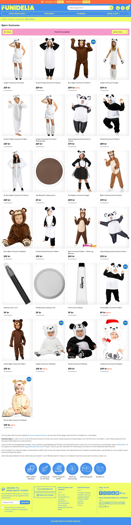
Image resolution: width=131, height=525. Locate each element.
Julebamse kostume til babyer (111, 364)
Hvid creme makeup (75, 308)
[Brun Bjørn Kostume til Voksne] (81, 59)
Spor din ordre (46, 495)
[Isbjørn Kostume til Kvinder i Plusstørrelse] (49, 115)
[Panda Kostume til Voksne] (113, 115)
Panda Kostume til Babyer (77, 364)
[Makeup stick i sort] (17, 284)
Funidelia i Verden (84, 493)
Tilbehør (81, 13)
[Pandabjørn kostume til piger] (81, 171)
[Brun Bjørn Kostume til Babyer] (17, 228)
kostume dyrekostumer (36, 435)
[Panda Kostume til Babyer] (81, 340)
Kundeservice (46, 489)
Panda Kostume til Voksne (109, 139)
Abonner (25, 502)
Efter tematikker (17, 13)
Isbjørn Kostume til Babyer (46, 364)
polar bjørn (122, 444)
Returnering (62, 505)
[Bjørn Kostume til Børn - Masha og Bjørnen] (81, 228)
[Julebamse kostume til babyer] (113, 340)
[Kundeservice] (123, 8)
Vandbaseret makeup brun (45, 195)
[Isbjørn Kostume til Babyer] (49, 340)
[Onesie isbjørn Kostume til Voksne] (17, 171)
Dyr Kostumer (20, 19)
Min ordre (61, 495)
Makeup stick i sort (10, 308)
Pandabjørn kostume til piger (78, 195)
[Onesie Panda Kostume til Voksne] (49, 59)
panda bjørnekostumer (35, 447)
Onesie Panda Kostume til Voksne (48, 83)
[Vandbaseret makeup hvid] (49, 284)
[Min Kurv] (128, 8)
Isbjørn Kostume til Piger (109, 83)
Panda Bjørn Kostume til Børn (111, 308)
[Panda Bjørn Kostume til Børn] (113, 284)
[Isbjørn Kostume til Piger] (113, 59)
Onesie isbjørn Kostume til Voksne (16, 195)
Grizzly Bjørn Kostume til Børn (15, 364)
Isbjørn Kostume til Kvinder (14, 83)
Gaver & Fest (112, 13)
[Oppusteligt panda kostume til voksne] (81, 115)
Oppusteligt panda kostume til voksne (79, 140)
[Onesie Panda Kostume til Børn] (49, 228)
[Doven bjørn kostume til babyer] (17, 396)
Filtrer (9, 32)
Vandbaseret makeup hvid (45, 308)
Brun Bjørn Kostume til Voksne (79, 83)
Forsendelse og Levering (63, 498)
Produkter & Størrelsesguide (63, 502)
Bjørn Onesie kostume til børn (111, 195)
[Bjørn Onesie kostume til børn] (113, 171)
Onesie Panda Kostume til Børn (47, 251)
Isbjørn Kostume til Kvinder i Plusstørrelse (46, 140)
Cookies (80, 501)
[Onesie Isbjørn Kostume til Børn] (17, 115)
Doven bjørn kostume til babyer (15, 420)
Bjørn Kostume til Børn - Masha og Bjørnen (80, 252)
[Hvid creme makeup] (81, 284)
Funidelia (4, 19)
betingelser (24, 509)
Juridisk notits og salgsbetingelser (83, 496)
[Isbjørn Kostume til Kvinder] (17, 59)
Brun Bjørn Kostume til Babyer (15, 251)
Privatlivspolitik (83, 499)
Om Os (79, 505)
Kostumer (48, 13)
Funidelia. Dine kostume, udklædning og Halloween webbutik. (17, 7)
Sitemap (80, 503)
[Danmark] (101, 493)
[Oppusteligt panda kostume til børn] (113, 228)
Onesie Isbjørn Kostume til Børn (15, 139)
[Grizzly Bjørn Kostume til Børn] (17, 340)
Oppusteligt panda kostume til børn (113, 251)
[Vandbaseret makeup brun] (49, 171)
